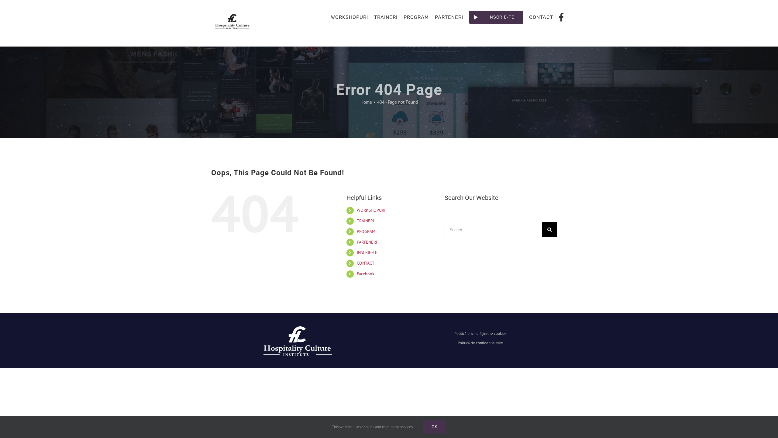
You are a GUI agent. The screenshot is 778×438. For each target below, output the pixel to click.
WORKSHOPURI (371, 210)
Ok (434, 426)
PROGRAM (366, 231)
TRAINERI (365, 221)
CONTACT (365, 263)
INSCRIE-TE (367, 252)
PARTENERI (367, 242)
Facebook (365, 273)
